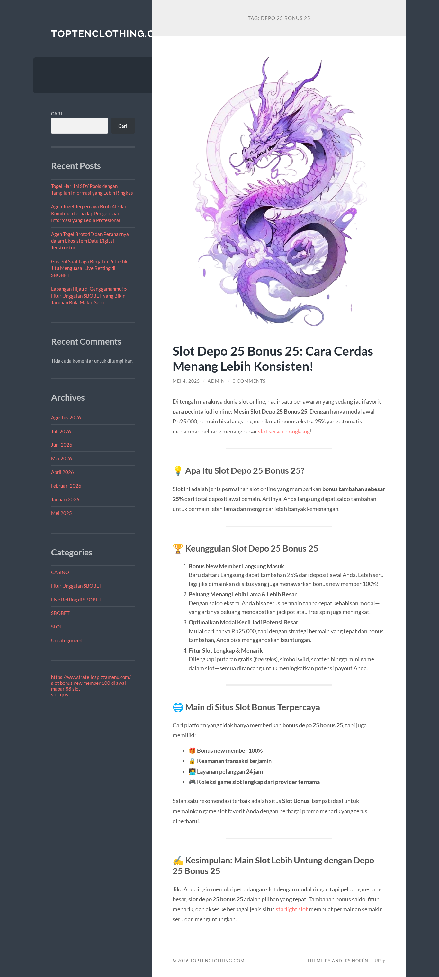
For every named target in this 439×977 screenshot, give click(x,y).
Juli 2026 (61, 431)
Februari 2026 (66, 485)
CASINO (60, 572)
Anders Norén (350, 960)
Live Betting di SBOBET (76, 599)
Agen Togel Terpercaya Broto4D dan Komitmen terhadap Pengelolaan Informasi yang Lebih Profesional (89, 213)
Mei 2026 (61, 458)
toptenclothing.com (111, 33)
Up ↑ (380, 960)
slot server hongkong (284, 431)
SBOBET (60, 613)
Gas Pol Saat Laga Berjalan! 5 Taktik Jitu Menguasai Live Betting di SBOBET (89, 268)
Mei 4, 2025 (186, 381)
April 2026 (62, 472)
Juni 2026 (61, 445)
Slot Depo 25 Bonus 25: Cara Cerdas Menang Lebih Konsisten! (273, 358)
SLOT (56, 626)
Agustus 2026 (66, 417)
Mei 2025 (61, 513)
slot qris (59, 694)
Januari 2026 (65, 499)
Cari (56, 113)
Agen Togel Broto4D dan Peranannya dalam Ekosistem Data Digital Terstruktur (90, 241)
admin (216, 381)
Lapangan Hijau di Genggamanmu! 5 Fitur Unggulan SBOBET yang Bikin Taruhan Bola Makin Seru (89, 295)
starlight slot (292, 909)
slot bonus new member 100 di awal (88, 683)
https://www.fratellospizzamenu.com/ (91, 677)
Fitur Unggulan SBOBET (76, 586)
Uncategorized (66, 640)
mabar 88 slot (65, 689)
